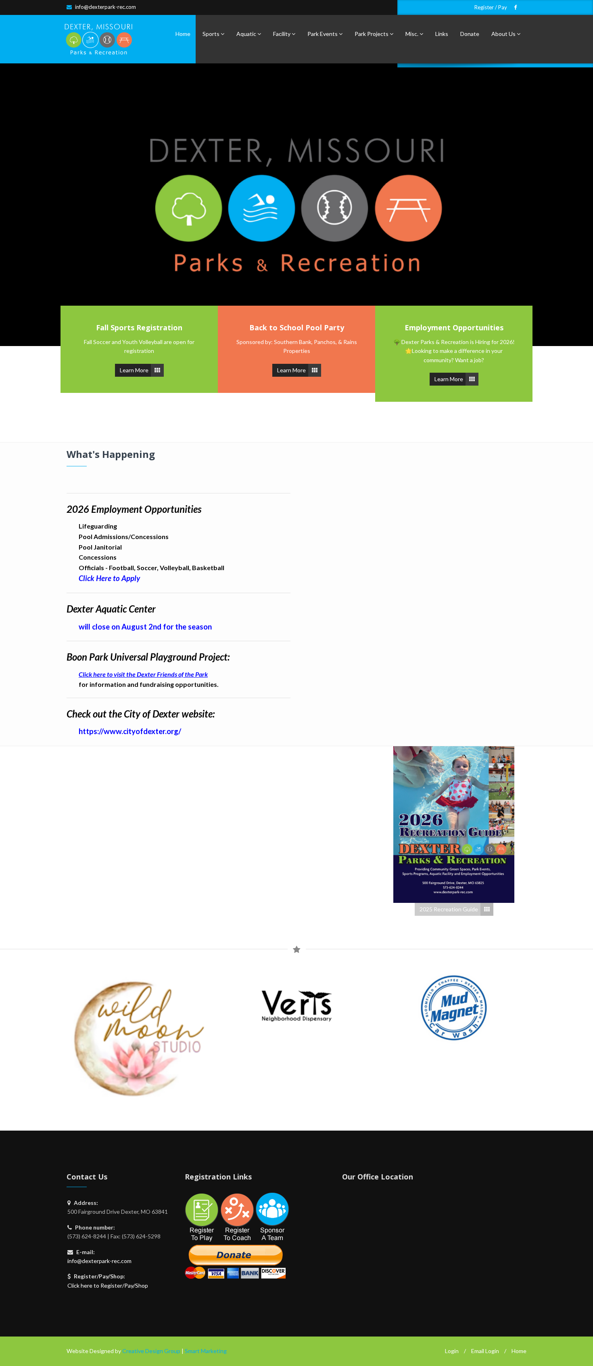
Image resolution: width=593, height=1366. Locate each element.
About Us (504, 33)
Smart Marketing (206, 1350)
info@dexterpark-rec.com (105, 7)
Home (182, 33)
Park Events (323, 33)
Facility (282, 33)
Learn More (134, 370)
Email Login (485, 1350)
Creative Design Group (151, 1350)
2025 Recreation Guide (449, 909)
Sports (212, 33)
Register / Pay (490, 7)
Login (452, 1350)
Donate (469, 33)
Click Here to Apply (109, 578)
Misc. (412, 33)
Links (441, 33)
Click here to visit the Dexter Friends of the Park (143, 674)
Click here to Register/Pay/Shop (107, 1285)
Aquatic (246, 33)
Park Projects (372, 33)
